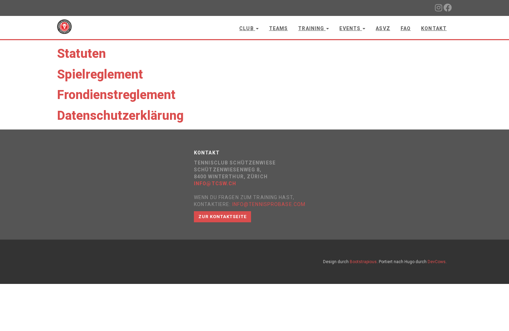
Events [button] (350, 28)
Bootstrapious (363, 261)
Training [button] (311, 28)
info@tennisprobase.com (269, 204)
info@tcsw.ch (215, 183)
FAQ (406, 28)
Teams (278, 28)
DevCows (437, 261)
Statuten (81, 53)
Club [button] (247, 28)
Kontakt (434, 28)
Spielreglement (100, 74)
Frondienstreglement (116, 95)
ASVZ (383, 28)
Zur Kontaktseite (222, 216)
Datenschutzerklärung (120, 115)
